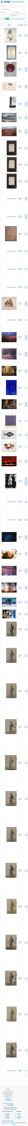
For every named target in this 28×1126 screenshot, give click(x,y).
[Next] (25, 22)
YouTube (7, 1116)
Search (19, 1113)
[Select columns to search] (3, 6)
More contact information (8, 1103)
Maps (19, 1118)
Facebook (7, 1113)
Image (9, 24)
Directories (19, 1116)
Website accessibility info (10, 1107)
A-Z (19, 1115)
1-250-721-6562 (8, 1100)
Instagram (7, 1118)
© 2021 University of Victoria (8, 1122)
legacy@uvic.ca (8, 1099)
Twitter (7, 1115)
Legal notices (18, 1122)
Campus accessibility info (10, 1109)
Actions (17, 12)
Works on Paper (20, 35)
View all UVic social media (7, 1120)
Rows (2, 12)
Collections (20, 24)
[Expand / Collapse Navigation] (2, 2)
